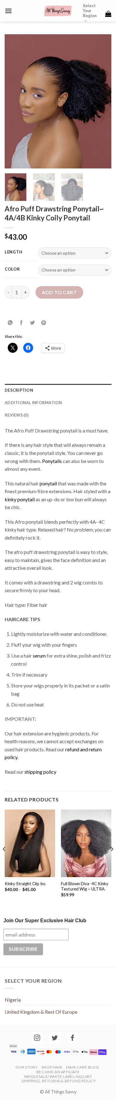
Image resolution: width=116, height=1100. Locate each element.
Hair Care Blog (82, 1067)
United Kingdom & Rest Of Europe (41, 1012)
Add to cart (59, 292)
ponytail (48, 483)
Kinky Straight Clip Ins (25, 883)
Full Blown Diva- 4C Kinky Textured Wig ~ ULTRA (84, 886)
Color (12, 269)
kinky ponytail (20, 499)
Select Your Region (90, 10)
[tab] (58, 390)
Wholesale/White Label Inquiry (58, 1076)
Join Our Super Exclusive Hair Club (44, 920)
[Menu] (8, 10)
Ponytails (52, 461)
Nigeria (13, 1000)
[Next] (101, 101)
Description (19, 390)
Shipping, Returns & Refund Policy (59, 1081)
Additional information (33, 402)
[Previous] (14, 101)
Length (13, 252)
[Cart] (108, 14)
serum (39, 656)
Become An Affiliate (58, 1071)
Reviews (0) (16, 415)
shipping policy (40, 772)
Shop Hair (51, 1067)
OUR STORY (26, 1067)
